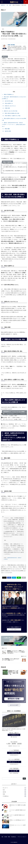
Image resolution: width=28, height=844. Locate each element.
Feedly (18, 643)
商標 (3, 29)
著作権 (14, 792)
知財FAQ (14, 2)
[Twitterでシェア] (4, 578)
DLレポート (14, 787)
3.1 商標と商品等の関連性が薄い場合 (10, 113)
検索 (24, 778)
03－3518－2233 (14, 744)
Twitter (8, 643)
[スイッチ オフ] (21, 2)
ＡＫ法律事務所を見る (14, 734)
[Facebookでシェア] (9, 578)
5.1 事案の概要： (6, 128)
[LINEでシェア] (19, 578)
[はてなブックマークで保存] (14, 578)
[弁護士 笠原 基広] (4, 46)
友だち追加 (13, 771)
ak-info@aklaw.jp (13, 752)
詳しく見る (14, 629)
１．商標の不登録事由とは (8, 94)
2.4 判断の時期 (6, 108)
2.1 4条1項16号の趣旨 (7, 101)
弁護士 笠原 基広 (11, 44)
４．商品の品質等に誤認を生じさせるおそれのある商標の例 (14, 119)
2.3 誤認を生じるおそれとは (9, 105)
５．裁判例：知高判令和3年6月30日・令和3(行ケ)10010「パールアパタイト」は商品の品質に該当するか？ (14, 124)
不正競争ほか (14, 796)
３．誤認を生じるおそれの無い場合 (9, 110)
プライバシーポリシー (22, 836)
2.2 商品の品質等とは (7, 103)
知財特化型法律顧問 (14, 705)
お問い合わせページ (13, 761)
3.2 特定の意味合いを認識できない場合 (11, 115)
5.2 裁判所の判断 (6, 131)
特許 (14, 789)
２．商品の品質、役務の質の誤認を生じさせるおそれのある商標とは (14, 97)
